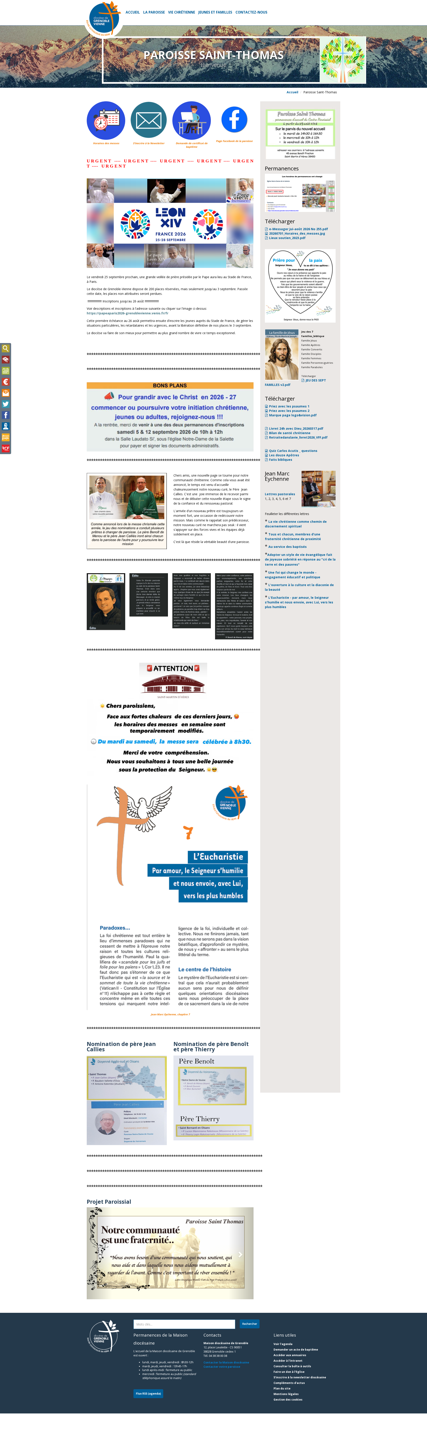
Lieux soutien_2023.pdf (287, 238)
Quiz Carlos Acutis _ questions (293, 451)
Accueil (133, 12)
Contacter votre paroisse (221, 1367)
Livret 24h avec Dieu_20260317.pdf (296, 428)
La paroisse (154, 12)
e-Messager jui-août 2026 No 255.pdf (298, 229)
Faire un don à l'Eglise (289, 1372)
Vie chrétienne (181, 12)
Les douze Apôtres (284, 455)
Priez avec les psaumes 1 (289, 406)
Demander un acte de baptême (296, 1349)
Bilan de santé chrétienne (289, 433)
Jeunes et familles (215, 12)
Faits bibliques (280, 459)
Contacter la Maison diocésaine (226, 1362)
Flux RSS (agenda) (148, 1393)
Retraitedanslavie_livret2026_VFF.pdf (298, 437)
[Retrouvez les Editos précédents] (106, 601)
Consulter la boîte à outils (292, 1366)
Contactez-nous (251, 12)
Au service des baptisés (287, 547)
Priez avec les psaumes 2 (289, 411)
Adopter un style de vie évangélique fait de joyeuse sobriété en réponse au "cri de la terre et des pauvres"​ (300, 560)
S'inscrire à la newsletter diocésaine (300, 1377)
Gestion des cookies (288, 1399)
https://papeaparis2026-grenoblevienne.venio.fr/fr (127, 313)
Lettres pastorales (280, 494)
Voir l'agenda (283, 1344)
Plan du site (282, 1388)
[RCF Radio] (5, 448)
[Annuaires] (5, 426)
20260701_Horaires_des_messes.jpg (297, 233)
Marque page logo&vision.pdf (293, 415)
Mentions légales (286, 1394)
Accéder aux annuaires (290, 1355)
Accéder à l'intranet (288, 1361)
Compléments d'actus (289, 1383)
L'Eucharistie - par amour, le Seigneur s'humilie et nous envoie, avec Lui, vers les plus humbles (299, 602)
